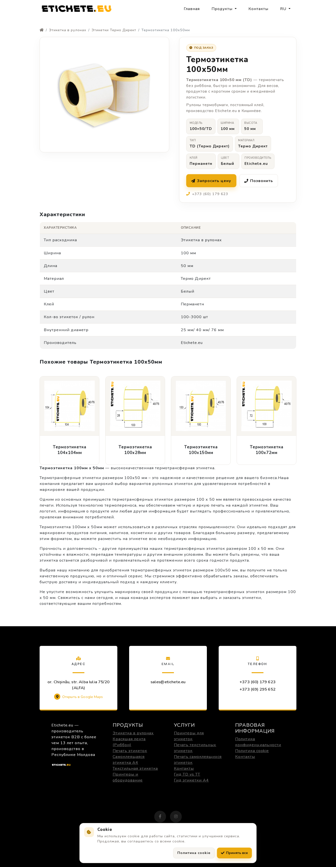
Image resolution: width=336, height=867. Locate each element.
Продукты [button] (223, 9)
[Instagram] (176, 817)
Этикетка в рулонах (67, 30)
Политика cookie (252, 750)
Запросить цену (214, 181)
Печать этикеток (130, 750)
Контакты (258, 9)
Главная (192, 9)
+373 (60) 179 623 (257, 682)
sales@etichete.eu (168, 682)
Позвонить (261, 181)
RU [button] (284, 9)
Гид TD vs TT (187, 774)
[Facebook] (160, 817)
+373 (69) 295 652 (257, 689)
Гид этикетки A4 (191, 780)
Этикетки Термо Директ (114, 30)
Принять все (237, 852)
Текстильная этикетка (135, 768)
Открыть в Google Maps (82, 696)
